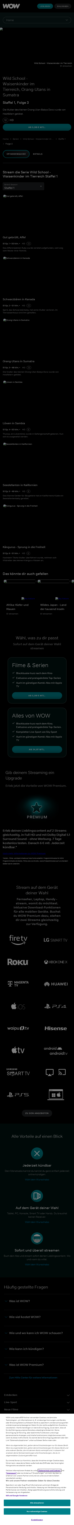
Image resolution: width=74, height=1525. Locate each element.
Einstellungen (37, 1519)
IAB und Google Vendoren (16, 1495)
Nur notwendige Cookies (37, 1511)
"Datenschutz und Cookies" (49, 1470)
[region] (37, 1469)
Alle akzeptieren (37, 1503)
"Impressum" (11, 1473)
